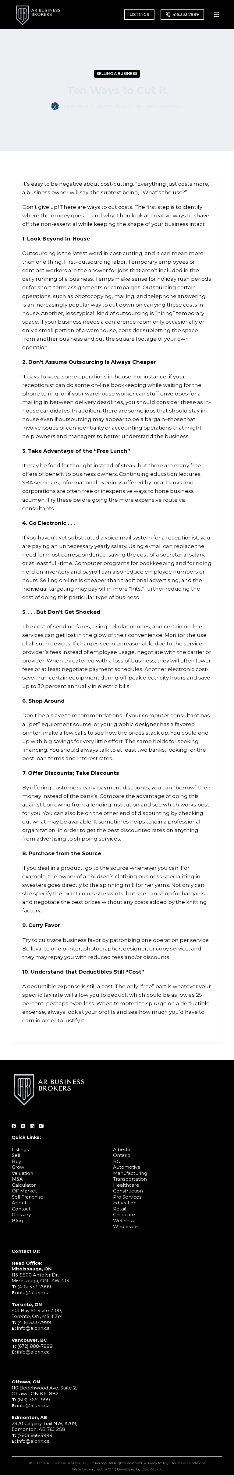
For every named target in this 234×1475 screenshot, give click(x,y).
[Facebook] (14, 1126)
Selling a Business (117, 73)
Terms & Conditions (188, 1463)
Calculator (24, 1185)
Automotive (126, 1167)
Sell (16, 1155)
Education (124, 1203)
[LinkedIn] (32, 1126)
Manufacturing (130, 1173)
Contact (21, 1209)
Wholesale (125, 1226)
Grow (18, 1167)
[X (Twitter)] (23, 1126)
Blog (17, 1221)
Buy (16, 1161)
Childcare (124, 1214)
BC (116, 1161)
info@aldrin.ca (33, 1292)
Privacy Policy (156, 1463)
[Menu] (216, 15)
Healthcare (126, 1185)
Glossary (21, 1214)
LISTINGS (139, 14)
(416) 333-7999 (34, 1287)
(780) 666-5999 (34, 1435)
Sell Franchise (28, 1197)
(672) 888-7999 (35, 1346)
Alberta (121, 1149)
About (19, 1203)
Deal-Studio (152, 1468)
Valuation (22, 1173)
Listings (20, 1149)
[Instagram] (41, 1126)
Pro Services (127, 1197)
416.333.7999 (185, 14)
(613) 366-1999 (33, 1400)
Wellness (123, 1221)
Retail (119, 1209)
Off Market (24, 1191)
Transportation (130, 1179)
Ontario (121, 1155)
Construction (128, 1191)
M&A (17, 1179)
